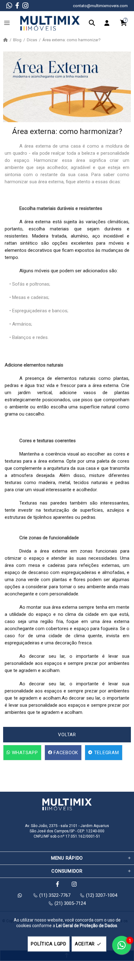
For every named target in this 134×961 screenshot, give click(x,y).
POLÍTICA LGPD (48, 944)
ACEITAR (85, 944)
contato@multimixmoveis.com (100, 5)
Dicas (32, 40)
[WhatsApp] (9, 5)
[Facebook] (17, 5)
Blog (17, 40)
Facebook (65, 752)
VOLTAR (67, 734)
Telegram (106, 752)
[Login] (108, 23)
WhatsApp (24, 752)
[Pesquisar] (93, 23)
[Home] (5, 40)
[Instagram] (25, 5)
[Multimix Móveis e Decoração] (50, 23)
